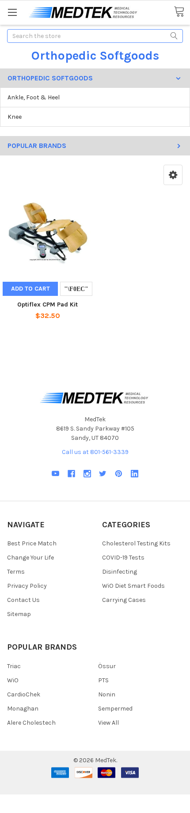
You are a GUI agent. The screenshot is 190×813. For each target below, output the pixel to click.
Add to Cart (30, 288)
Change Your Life (30, 557)
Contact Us (23, 600)
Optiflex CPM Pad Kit (47, 304)
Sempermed (115, 708)
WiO (13, 680)
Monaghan (22, 708)
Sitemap (19, 614)
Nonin (106, 694)
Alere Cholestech (31, 722)
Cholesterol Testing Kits (136, 543)
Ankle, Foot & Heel (34, 97)
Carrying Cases (124, 600)
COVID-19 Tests (123, 557)
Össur (107, 666)
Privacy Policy (27, 586)
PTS (103, 680)
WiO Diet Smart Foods (133, 586)
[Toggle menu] (12, 12)
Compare (76, 289)
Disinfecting (119, 571)
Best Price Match (32, 543)
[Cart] (182, 12)
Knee (15, 117)
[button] (172, 175)
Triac (14, 666)
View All (108, 722)
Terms (16, 571)
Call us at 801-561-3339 (95, 452)
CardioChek (23, 694)
